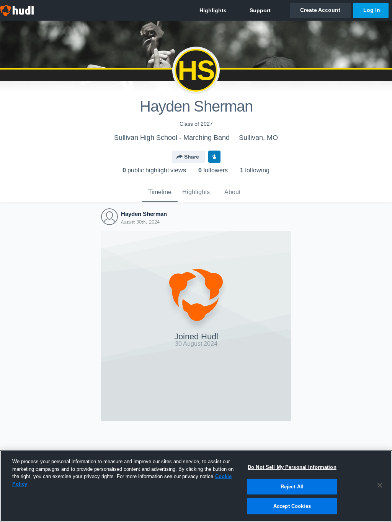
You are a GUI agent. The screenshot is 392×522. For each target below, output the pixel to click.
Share (191, 157)
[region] (196, 486)
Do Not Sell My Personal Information (292, 467)
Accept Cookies (292, 506)
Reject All (292, 487)
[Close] (379, 485)
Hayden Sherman (144, 214)
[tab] (160, 192)
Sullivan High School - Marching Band (172, 137)
